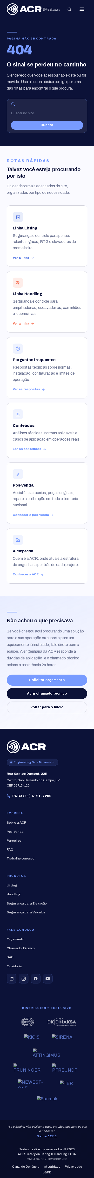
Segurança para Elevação (27, 903)
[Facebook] (35, 978)
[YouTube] (48, 978)
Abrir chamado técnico (47, 693)
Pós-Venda (15, 831)
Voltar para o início (47, 707)
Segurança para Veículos (26, 912)
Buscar (47, 125)
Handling (13, 894)
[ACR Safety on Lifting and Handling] (33, 9)
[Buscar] (69, 9)
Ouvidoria (14, 966)
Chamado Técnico (21, 948)
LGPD (47, 1172)
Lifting (12, 885)
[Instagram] (23, 978)
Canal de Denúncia (25, 1166)
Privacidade (73, 1166)
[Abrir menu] (82, 9)
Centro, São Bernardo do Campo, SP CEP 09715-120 (33, 779)
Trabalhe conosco (20, 858)
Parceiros (14, 840)
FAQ (10, 849)
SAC (10, 957)
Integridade (52, 1166)
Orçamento (15, 939)
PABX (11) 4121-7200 (32, 796)
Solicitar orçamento (47, 680)
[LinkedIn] (11, 978)
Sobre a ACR (17, 822)
